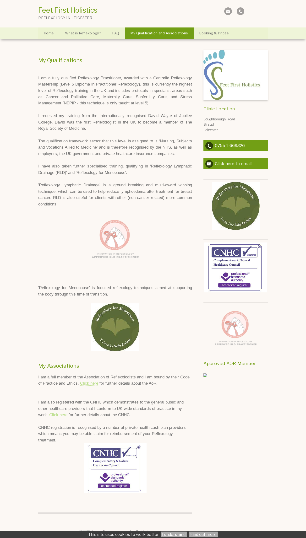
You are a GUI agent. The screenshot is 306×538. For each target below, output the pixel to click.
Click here (89, 383)
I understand (174, 534)
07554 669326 (230, 145)
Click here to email (233, 163)
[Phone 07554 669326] (240, 11)
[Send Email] (228, 11)
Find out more (203, 534)
